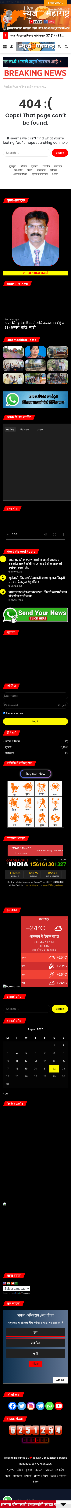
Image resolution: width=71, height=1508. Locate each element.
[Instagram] (31, 1406)
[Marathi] (12, 1283)
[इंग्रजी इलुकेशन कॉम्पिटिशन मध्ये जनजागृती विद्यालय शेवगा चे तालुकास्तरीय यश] (35, 378)
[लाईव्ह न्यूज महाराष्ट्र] (35, 46)
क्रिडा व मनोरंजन (40, 174)
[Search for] (66, 47)
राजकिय (46, 166)
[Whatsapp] (49, 1406)
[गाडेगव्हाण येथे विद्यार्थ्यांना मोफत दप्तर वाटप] (57, 378)
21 (45, 1068)
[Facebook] (12, 1406)
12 (26, 1060)
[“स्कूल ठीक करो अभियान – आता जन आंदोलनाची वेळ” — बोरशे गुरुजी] (35, 365)
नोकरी (29, 170)
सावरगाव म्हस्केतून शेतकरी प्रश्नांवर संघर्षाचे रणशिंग (32, 87)
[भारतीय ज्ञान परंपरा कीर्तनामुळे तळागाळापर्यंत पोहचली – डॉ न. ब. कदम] (13, 365)
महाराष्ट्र (58, 166)
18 (17, 1068)
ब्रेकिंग (24, 166)
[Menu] (5, 47)
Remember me (14, 713)
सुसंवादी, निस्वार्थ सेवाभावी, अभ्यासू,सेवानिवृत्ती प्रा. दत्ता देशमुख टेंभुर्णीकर (37, 580)
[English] (4, 1283)
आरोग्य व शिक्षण (20, 174)
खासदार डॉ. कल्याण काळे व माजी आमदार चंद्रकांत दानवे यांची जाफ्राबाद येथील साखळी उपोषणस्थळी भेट (35, 564)
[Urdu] (16, 1283)
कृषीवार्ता (53, 170)
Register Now (35, 773)
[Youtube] (59, 1406)
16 (63, 1060)
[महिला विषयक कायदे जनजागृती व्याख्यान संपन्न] (57, 352)
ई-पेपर (55, 174)
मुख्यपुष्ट (12, 166)
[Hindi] (8, 1283)
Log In (35, 721)
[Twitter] (21, 1406)
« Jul (5, 1093)
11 (17, 1060)
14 (45, 1060)
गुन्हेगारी (34, 166)
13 (35, 1060)
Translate (25, 1293)
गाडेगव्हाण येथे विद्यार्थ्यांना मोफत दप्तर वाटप (32, 325)
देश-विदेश (18, 170)
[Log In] (11, 47)
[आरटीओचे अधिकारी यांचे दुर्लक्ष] (13, 352)
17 (7, 1068)
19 (26, 1068)
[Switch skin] (60, 47)
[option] (35, 311)
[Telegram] (40, 1406)
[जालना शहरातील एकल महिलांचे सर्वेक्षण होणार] (35, 352)
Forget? (62, 705)
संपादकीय (41, 170)
